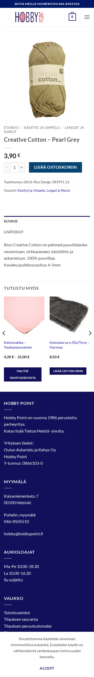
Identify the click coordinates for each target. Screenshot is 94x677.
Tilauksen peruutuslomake (27, 625)
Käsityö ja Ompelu (42, 128)
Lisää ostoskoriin (55, 167)
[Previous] (4, 343)
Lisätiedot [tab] (14, 232)
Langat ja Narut (58, 190)
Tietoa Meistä (36, 430)
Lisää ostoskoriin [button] (68, 371)
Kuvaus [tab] (11, 221)
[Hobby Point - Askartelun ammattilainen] (34, 17)
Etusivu (11, 128)
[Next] (90, 343)
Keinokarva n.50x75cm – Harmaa (70, 344)
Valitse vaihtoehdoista (23, 374)
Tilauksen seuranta (21, 619)
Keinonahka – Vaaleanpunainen (18, 344)
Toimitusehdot (17, 612)
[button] (72, 17)
